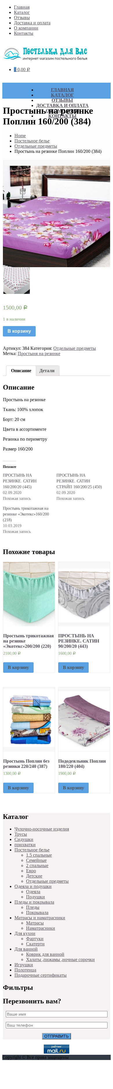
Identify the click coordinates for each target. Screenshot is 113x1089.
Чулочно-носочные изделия (41, 828)
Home (20, 135)
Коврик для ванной (45, 954)
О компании (26, 28)
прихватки (25, 844)
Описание (21, 370)
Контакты (23, 33)
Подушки (35, 896)
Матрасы (35, 922)
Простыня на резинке (39, 353)
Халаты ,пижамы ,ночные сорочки (60, 959)
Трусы (20, 834)
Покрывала (37, 912)
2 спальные (37, 865)
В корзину (19, 331)
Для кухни (24, 933)
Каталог (22, 12)
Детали (46, 370)
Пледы (32, 907)
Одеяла (33, 891)
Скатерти (35, 943)
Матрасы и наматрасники (39, 917)
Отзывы (22, 17)
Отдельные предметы (35, 146)
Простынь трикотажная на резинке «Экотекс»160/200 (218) (26, 514)
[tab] (21, 371)
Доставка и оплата (32, 22)
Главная (22, 7)
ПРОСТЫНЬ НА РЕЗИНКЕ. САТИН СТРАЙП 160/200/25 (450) (79, 481)
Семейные (36, 860)
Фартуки (34, 938)
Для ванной (26, 949)
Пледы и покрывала (34, 902)
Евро (31, 870)
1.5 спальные (39, 855)
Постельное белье (32, 140)
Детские (34, 875)
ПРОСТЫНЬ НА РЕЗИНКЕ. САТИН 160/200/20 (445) (20, 481)
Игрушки (23, 964)
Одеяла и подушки (33, 886)
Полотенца (25, 969)
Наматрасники (40, 928)
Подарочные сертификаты (40, 975)
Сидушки (23, 839)
